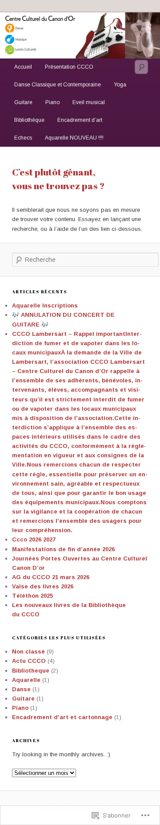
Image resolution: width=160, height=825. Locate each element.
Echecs (23, 138)
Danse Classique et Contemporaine (57, 85)
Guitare (23, 102)
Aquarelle (26, 680)
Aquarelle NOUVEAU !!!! (74, 138)
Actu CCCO (29, 661)
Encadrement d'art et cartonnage (62, 717)
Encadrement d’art (79, 120)
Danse (21, 689)
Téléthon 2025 (32, 595)
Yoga (120, 85)
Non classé (28, 651)
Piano (52, 102)
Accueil (23, 67)
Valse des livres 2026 (42, 586)
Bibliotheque (30, 670)
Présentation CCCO (69, 67)
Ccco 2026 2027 (34, 539)
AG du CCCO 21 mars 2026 (50, 577)
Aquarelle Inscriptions (45, 305)
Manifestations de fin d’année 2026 (63, 549)
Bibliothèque (29, 120)
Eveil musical (88, 102)
